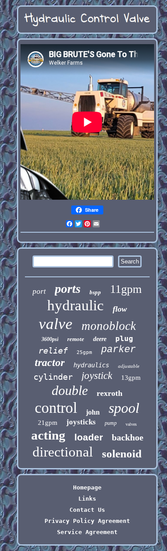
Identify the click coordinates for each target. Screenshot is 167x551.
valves (131, 424)
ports (68, 289)
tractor (50, 362)
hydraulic (75, 305)
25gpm (84, 352)
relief (53, 350)
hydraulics (91, 365)
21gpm (47, 422)
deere (99, 339)
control (56, 407)
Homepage (87, 487)
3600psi (49, 339)
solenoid (122, 454)
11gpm (126, 289)
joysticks (81, 422)
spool (124, 408)
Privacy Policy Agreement (87, 521)
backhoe (127, 437)
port (39, 291)
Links (87, 498)
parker (118, 349)
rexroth (109, 393)
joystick (96, 375)
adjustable (128, 366)
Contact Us (87, 509)
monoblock (108, 326)
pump (111, 423)
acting (48, 435)
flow (120, 308)
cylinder (53, 377)
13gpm (131, 377)
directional (63, 452)
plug (124, 338)
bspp (95, 292)
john (93, 412)
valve (56, 324)
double (70, 390)
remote (75, 339)
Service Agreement (87, 532)
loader (88, 437)
